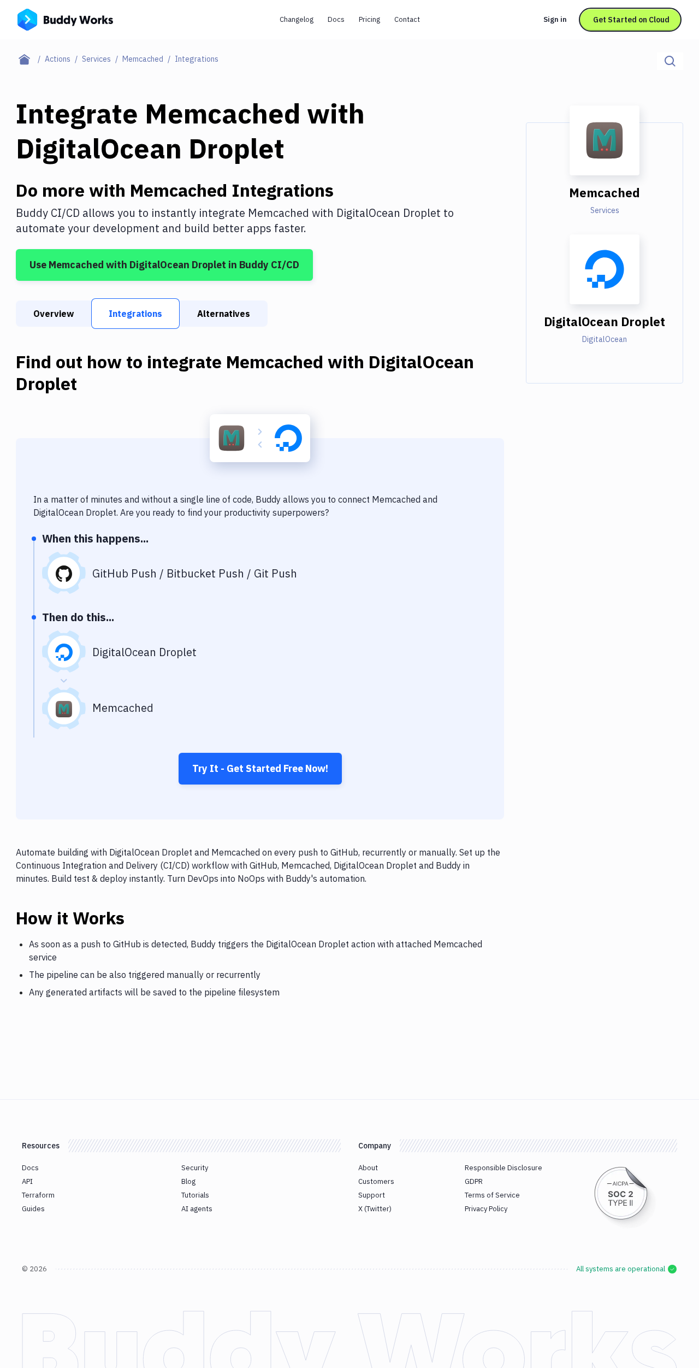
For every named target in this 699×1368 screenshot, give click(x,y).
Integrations (135, 313)
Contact (407, 19)
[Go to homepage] (65, 18)
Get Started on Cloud (631, 20)
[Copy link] (137, 917)
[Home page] (30, 59)
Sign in (555, 19)
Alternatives (223, 313)
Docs (336, 19)
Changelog (296, 19)
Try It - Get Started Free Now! (260, 768)
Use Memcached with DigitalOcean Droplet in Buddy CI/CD (164, 264)
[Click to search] (670, 61)
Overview (53, 313)
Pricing (369, 19)
